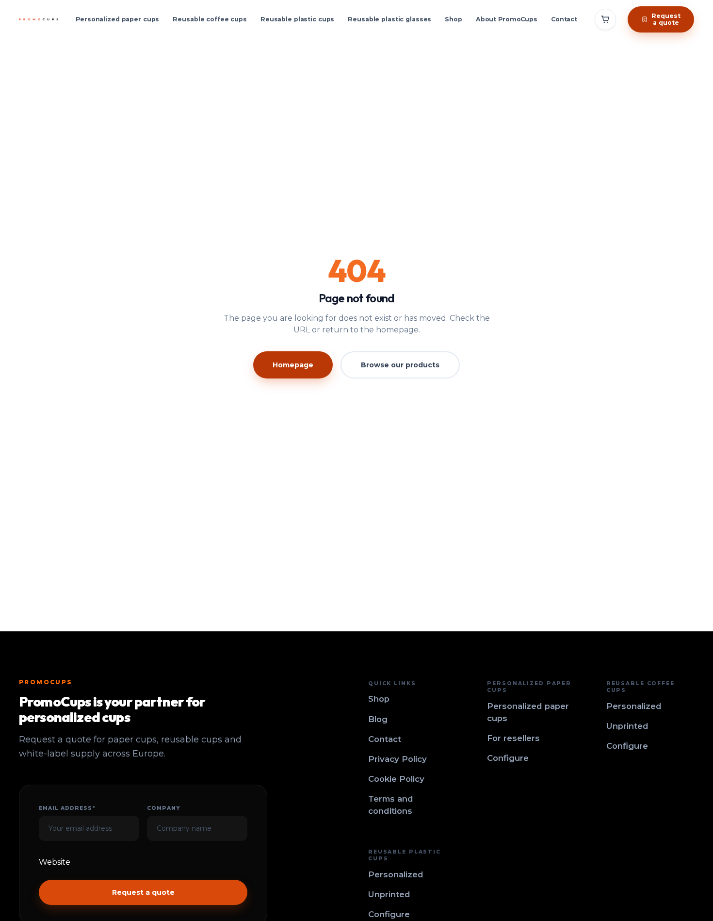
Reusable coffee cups (210, 19)
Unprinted (627, 726)
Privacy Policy (397, 759)
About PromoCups (506, 19)
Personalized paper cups (117, 19)
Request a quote (143, 892)
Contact (564, 19)
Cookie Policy (396, 779)
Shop (453, 19)
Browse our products (400, 365)
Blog (378, 719)
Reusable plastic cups (297, 19)
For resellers (513, 738)
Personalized (634, 706)
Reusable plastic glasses (389, 19)
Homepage (293, 365)
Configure (508, 758)
